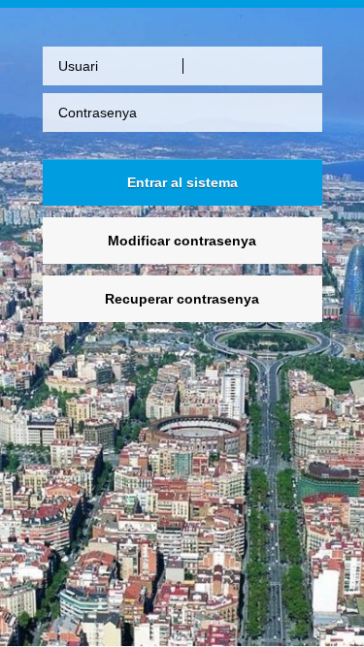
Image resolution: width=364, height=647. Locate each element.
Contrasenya (97, 112)
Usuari (78, 66)
